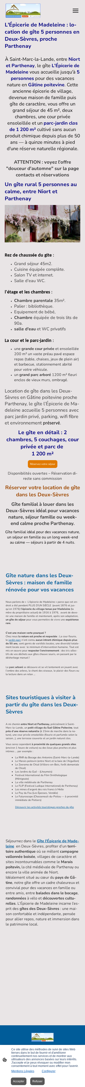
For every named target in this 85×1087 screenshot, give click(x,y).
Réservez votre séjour (42, 464)
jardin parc (14, 640)
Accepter (18, 1081)
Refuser (37, 1081)
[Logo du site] (23, 11)
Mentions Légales (22, 1071)
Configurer (48, 1071)
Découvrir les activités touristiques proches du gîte (44, 807)
